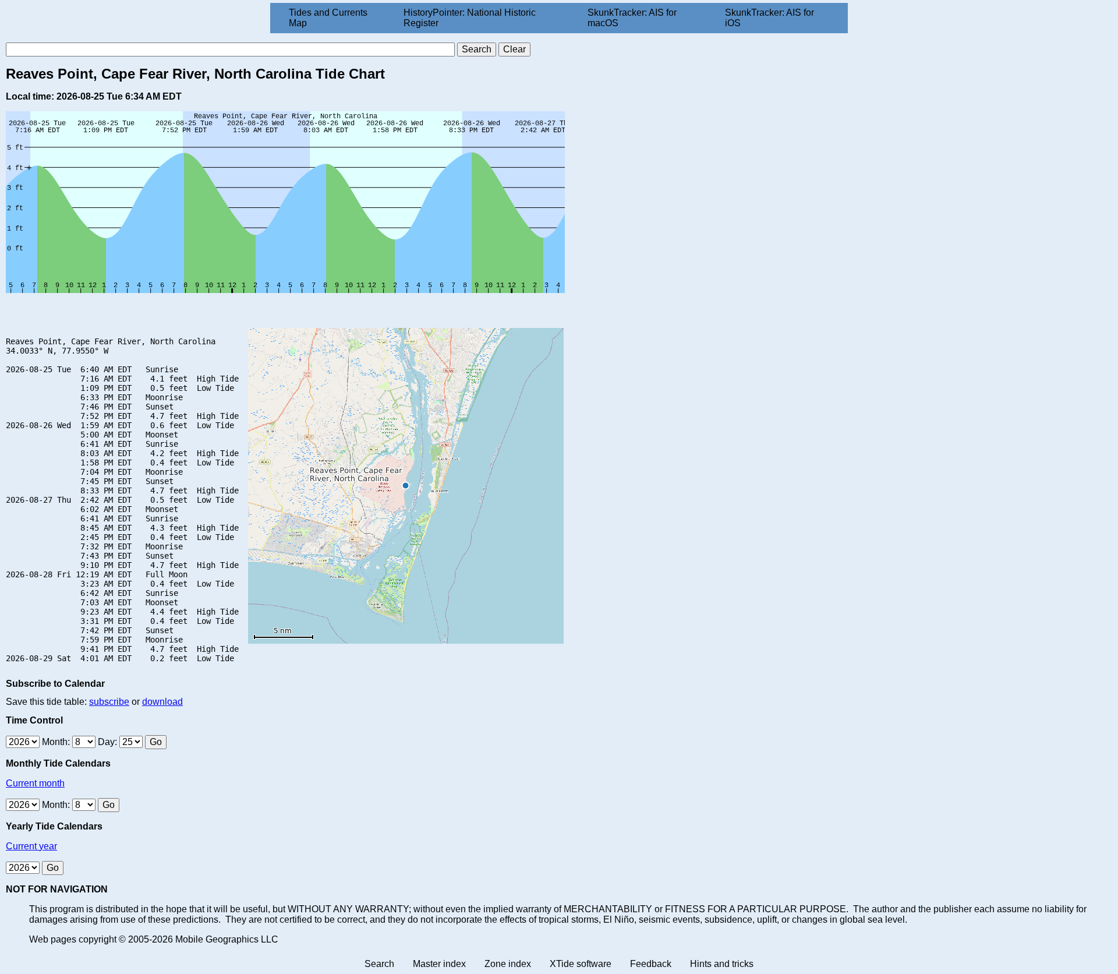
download (162, 702)
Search (379, 964)
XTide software (580, 964)
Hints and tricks (721, 964)
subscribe (109, 702)
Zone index (507, 964)
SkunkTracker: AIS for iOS (769, 18)
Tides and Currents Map (328, 18)
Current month (35, 783)
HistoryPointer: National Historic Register (470, 18)
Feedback (650, 964)
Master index (439, 964)
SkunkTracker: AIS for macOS (632, 18)
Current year (31, 846)
